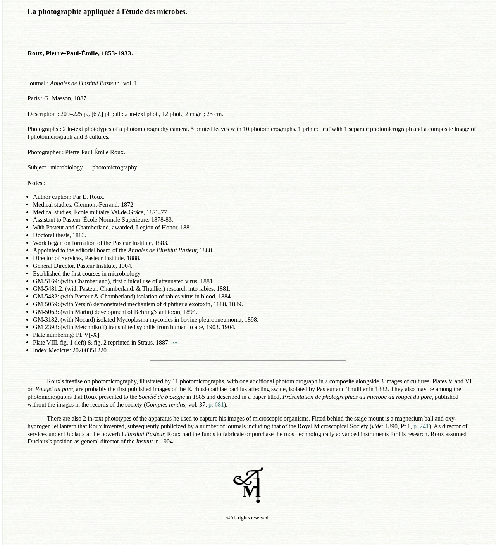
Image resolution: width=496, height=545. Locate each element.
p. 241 (421, 426)
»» (174, 342)
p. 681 (216, 404)
